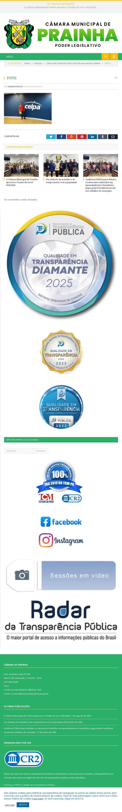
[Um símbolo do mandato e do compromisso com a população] (61, 165)
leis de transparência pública (55, 777)
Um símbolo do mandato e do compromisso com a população (60, 7)
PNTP (17, 784)
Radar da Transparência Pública (39, 784)
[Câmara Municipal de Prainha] (61, 33)
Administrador (15, 86)
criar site (23, 773)
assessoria (78, 773)
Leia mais (38, 798)
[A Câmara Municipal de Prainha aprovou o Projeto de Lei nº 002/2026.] (21, 165)
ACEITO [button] (23, 804)
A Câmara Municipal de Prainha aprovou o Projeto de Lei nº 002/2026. (22, 182)
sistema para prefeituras (43, 773)
